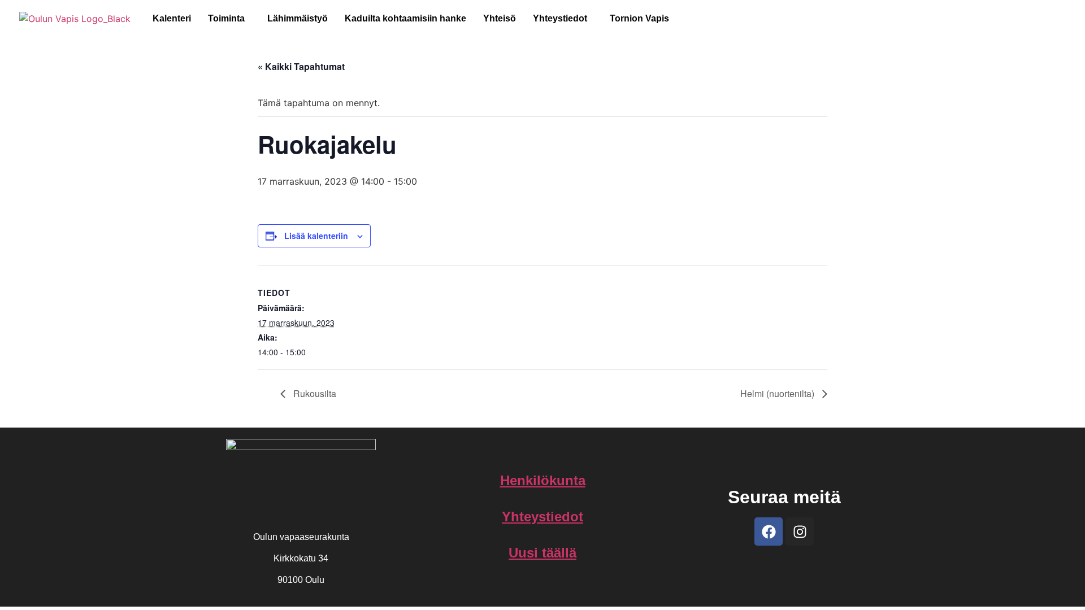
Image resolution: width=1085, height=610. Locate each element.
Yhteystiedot (560, 18)
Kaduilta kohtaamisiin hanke (405, 18)
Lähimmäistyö (297, 18)
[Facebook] (768, 531)
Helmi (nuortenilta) (778, 393)
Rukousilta (313, 393)
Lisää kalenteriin (316, 235)
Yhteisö (499, 18)
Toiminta (226, 18)
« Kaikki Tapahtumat (301, 66)
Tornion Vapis (639, 18)
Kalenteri (172, 18)
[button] (229, 19)
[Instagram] (799, 531)
